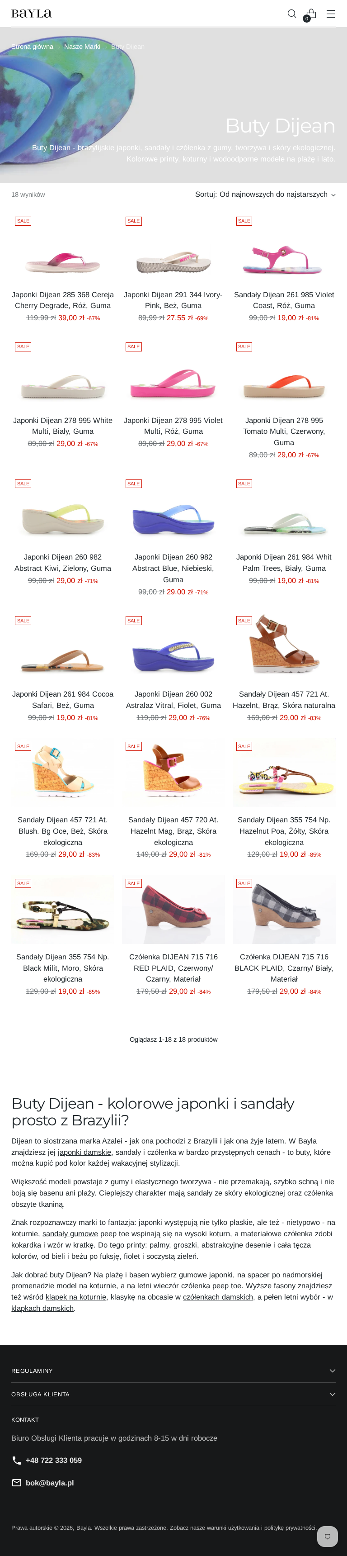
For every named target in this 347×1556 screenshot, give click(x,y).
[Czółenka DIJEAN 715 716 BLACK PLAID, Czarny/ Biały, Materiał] (284, 909)
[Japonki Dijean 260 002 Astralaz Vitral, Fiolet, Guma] (173, 646)
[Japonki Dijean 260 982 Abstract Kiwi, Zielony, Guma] (62, 510)
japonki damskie (84, 1152)
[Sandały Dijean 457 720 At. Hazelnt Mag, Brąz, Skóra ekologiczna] (173, 772)
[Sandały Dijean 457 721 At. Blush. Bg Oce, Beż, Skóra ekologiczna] (62, 772)
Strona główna (32, 46)
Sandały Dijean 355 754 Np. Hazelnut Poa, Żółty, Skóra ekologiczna (284, 831)
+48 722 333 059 (54, 1460)
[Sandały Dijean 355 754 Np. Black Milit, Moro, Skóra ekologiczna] (62, 909)
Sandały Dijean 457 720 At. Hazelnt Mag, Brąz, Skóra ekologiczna (173, 831)
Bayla (83, 1527)
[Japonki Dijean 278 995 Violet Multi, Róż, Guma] (173, 373)
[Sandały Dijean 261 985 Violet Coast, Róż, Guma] (284, 247)
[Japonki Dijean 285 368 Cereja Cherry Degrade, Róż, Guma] (62, 247)
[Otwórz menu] (331, 14)
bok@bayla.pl (50, 1483)
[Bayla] (31, 13)
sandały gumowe (70, 1233)
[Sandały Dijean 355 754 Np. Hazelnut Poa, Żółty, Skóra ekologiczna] (284, 772)
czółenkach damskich (218, 1297)
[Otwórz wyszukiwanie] (292, 14)
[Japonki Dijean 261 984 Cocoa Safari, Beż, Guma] (62, 646)
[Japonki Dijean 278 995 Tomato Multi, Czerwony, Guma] (284, 373)
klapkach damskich (42, 1308)
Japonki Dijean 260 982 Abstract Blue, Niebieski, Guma (173, 568)
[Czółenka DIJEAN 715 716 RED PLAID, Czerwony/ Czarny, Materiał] (173, 909)
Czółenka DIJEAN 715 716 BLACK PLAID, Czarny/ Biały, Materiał (283, 968)
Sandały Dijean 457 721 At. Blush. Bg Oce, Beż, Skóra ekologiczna (63, 831)
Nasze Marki (82, 46)
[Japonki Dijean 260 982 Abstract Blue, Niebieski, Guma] (173, 510)
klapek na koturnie (76, 1297)
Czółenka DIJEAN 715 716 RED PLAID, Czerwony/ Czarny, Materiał (173, 968)
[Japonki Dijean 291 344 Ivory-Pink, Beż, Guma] (173, 247)
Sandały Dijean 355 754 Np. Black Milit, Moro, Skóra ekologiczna (62, 968)
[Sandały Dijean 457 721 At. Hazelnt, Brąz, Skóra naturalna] (284, 646)
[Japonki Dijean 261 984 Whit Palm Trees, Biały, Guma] (284, 510)
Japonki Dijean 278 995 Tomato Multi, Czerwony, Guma (284, 431)
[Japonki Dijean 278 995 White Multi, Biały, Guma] (62, 373)
